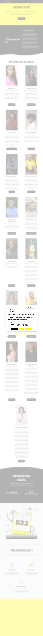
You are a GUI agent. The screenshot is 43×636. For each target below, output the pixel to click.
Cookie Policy (26, 325)
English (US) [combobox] (29, 307)
